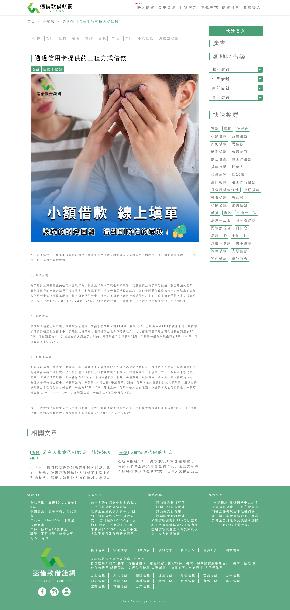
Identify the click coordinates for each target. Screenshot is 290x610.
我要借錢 (240, 136)
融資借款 (219, 197)
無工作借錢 (242, 159)
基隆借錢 (143, 575)
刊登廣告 (188, 7)
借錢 (36, 38)
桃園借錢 (165, 575)
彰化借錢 (98, 581)
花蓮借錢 (120, 586)
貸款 (215, 128)
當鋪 (228, 128)
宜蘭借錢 (98, 586)
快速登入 (236, 31)
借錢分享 (231, 7)
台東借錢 (143, 586)
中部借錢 (221, 79)
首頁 (31, 21)
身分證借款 (246, 220)
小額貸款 (252, 190)
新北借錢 (120, 575)
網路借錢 (240, 205)
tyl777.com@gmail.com (145, 601)
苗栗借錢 (210, 575)
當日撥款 (219, 182)
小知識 (49, 21)
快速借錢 (146, 7)
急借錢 (238, 197)
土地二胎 (240, 236)
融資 (76, 38)
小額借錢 (219, 205)
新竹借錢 (188, 575)
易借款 (238, 144)
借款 (228, 213)
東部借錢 (221, 97)
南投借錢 (120, 581)
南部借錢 (221, 88)
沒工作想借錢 (244, 182)
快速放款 (120, 550)
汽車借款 (219, 251)
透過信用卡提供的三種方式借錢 (90, 21)
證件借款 (219, 258)
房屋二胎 (219, 236)
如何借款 (219, 144)
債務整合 (240, 258)
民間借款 (219, 151)
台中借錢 (233, 575)
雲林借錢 (143, 581)
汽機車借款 (221, 243)
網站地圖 (233, 550)
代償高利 (219, 174)
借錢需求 (209, 7)
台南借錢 (188, 581)
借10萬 (238, 174)
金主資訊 (167, 7)
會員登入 (252, 7)
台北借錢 (98, 575)
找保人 (238, 167)
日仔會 (242, 228)
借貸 (215, 213)
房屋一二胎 (221, 220)
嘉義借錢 (165, 581)
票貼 (102, 38)
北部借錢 (221, 69)
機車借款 (244, 243)
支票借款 (240, 251)
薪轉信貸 (240, 151)
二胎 (115, 38)
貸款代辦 (219, 167)
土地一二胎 (247, 213)
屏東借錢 (233, 581)
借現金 (243, 128)
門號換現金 (221, 228)
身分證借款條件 (225, 190)
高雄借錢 (210, 581)
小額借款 (219, 136)
